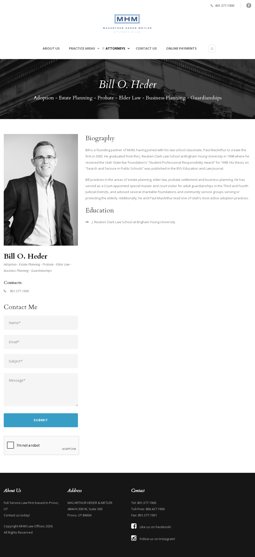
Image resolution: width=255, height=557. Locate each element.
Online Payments (181, 48)
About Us (51, 48)
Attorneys (115, 48)
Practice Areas (82, 48)
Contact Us (146, 48)
